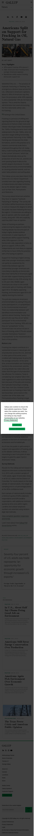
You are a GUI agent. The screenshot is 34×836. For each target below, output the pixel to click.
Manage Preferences (17, 429)
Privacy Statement (10, 420)
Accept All (17, 425)
